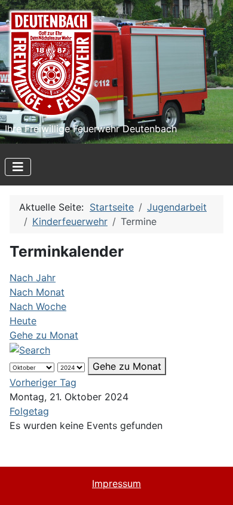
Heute (23, 321)
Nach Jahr (33, 278)
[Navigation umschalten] (18, 167)
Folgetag (29, 411)
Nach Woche (38, 306)
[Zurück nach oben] (212, 482)
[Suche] (30, 349)
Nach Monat (37, 292)
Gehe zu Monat (44, 335)
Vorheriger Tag (43, 382)
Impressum (116, 483)
